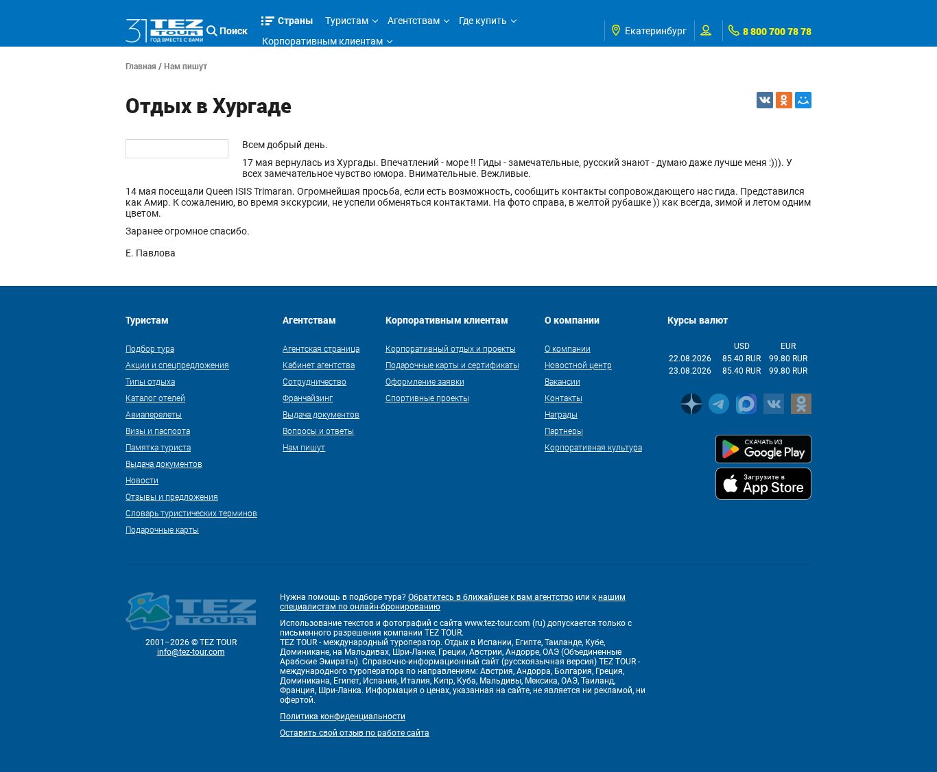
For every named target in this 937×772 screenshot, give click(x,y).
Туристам (346, 20)
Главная (141, 65)
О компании (568, 348)
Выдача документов (164, 463)
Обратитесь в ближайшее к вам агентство (490, 597)
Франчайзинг (308, 397)
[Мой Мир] (803, 100)
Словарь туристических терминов (191, 512)
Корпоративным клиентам (322, 41)
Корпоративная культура (593, 447)
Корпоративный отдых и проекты (451, 348)
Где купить (483, 20)
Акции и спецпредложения (177, 364)
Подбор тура (150, 348)
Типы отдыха (150, 381)
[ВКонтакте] (765, 100)
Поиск (234, 30)
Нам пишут (185, 65)
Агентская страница (321, 348)
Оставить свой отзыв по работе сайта (354, 733)
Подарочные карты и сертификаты (452, 364)
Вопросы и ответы (318, 430)
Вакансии (562, 381)
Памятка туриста (158, 447)
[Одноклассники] (784, 100)
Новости (142, 479)
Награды (561, 414)
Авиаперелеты (154, 414)
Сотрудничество (314, 381)
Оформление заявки (425, 381)
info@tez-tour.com (191, 652)
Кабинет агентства (319, 364)
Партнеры (564, 430)
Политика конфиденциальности (342, 716)
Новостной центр (578, 364)
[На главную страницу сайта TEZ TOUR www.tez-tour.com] (164, 31)
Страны (295, 20)
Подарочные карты (162, 529)
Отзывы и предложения (172, 496)
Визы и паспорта (158, 430)
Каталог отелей (155, 397)
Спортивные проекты (427, 397)
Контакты (563, 397)
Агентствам (414, 20)
